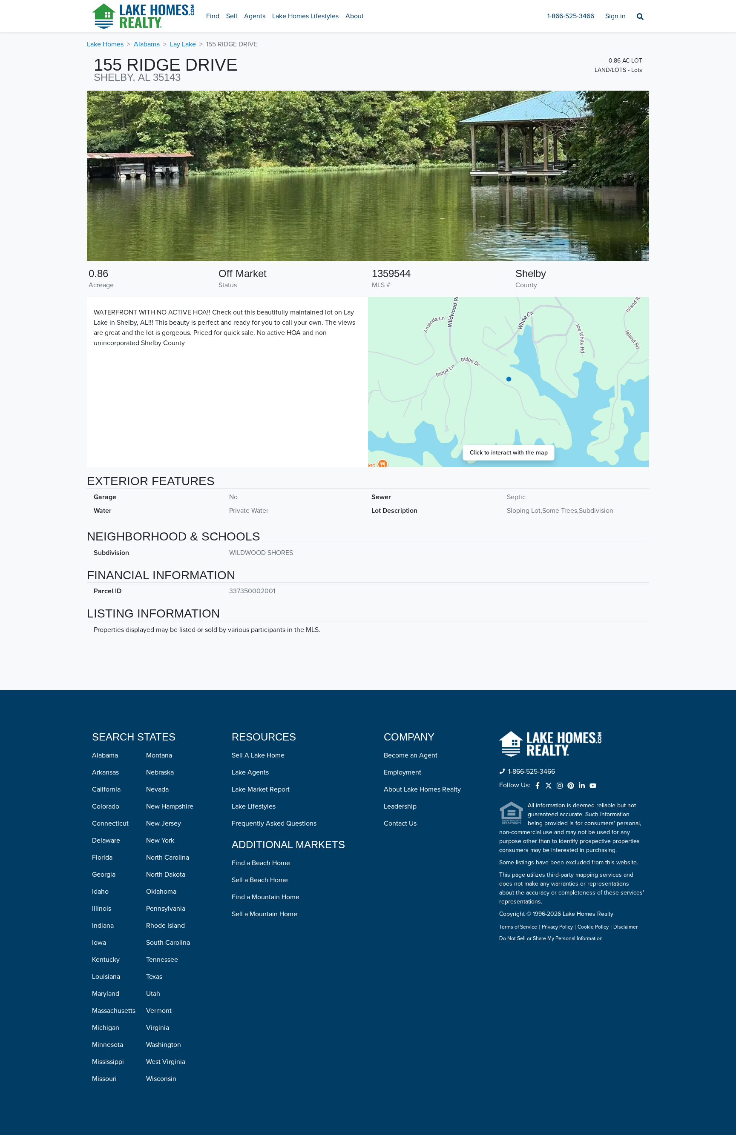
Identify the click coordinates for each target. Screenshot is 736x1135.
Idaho (100, 891)
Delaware (106, 840)
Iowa (99, 942)
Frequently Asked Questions (274, 823)
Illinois (101, 908)
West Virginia (165, 1062)
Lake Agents (250, 772)
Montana (159, 755)
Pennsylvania (165, 908)
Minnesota (107, 1045)
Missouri (104, 1079)
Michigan (105, 1028)
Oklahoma (161, 891)
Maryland (105, 993)
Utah (153, 993)
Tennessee (162, 959)
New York (160, 840)
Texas (154, 976)
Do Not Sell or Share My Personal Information (551, 939)
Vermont (159, 1010)
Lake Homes (105, 44)
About (354, 16)
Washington (163, 1045)
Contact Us (400, 823)
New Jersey (163, 823)
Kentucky (106, 959)
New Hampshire (169, 806)
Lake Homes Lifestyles (305, 16)
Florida (102, 857)
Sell (231, 16)
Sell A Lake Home (258, 755)
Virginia (157, 1028)
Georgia (103, 874)
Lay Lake (183, 44)
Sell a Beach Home (260, 880)
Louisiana (106, 976)
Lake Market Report (261, 789)
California (106, 789)
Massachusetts (113, 1010)
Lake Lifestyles (254, 806)
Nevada (157, 789)
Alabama (147, 44)
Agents (254, 16)
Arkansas (105, 772)
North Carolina (167, 857)
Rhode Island (165, 925)
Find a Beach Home (261, 863)
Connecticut (110, 823)
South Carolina (168, 942)
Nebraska (160, 772)
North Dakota (165, 874)
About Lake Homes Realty (422, 789)
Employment (402, 772)
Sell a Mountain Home (264, 914)
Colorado (105, 806)
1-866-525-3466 (570, 16)
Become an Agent (410, 755)
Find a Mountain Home (265, 897)
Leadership (400, 806)
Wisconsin (161, 1079)
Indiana (103, 925)
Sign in (615, 16)
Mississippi (108, 1062)
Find (212, 16)
